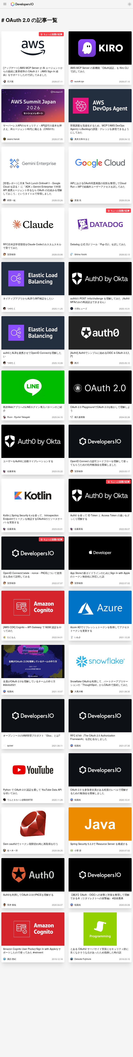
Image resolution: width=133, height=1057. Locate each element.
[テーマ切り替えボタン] (129, 4)
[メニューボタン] (4, 4)
